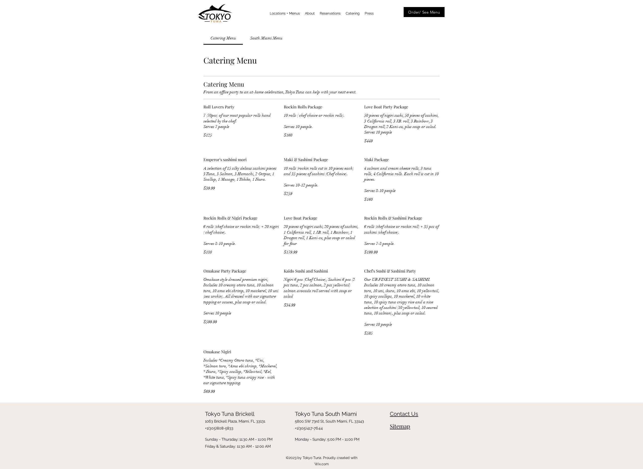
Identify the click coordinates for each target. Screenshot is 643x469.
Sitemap (400, 426)
